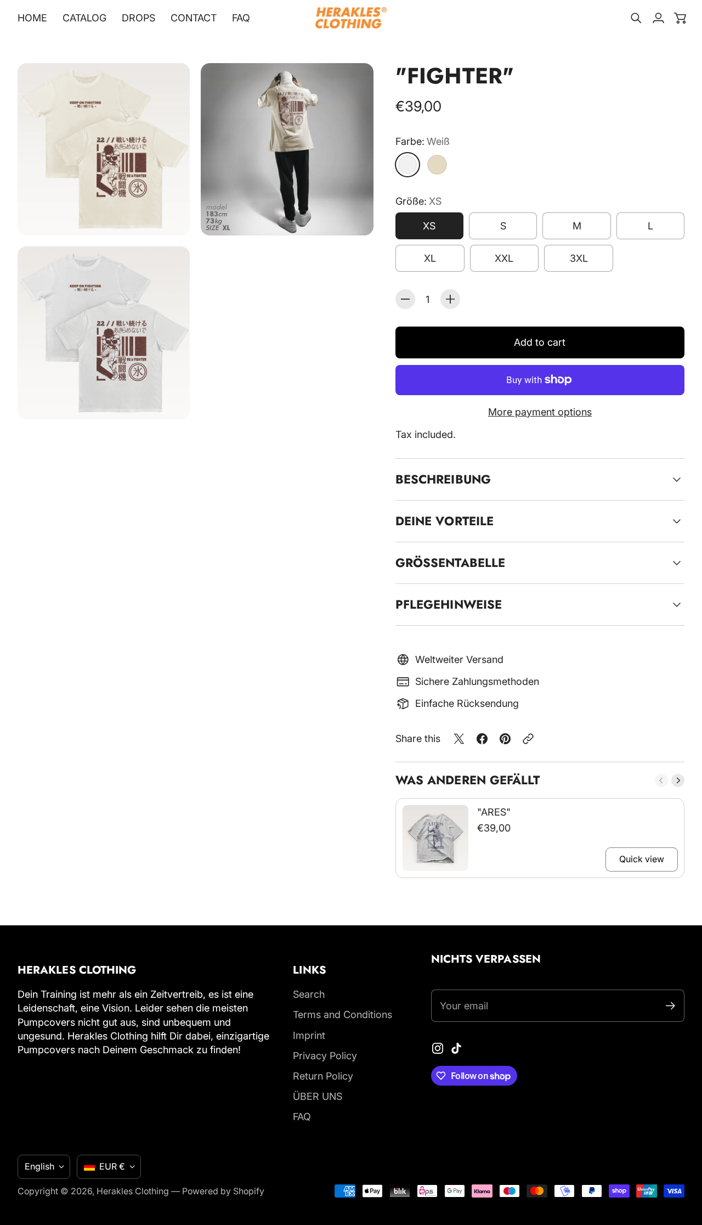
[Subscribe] (670, 1006)
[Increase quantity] (450, 299)
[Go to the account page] (658, 18)
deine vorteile (444, 521)
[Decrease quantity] (405, 299)
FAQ (302, 1116)
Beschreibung (443, 479)
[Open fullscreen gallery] (169, 215)
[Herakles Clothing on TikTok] (456, 1048)
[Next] (677, 780)
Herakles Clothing (133, 1191)
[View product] (435, 838)
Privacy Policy (325, 1055)
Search (309, 994)
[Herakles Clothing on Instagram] (437, 1048)
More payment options (540, 412)
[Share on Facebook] (482, 739)
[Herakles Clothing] (351, 18)
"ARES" (494, 812)
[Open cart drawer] (680, 18)
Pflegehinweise (448, 604)
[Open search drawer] (636, 18)
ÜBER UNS (317, 1096)
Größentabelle (450, 562)
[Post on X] (459, 739)
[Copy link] (528, 739)
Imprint (309, 1035)
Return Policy (323, 1076)
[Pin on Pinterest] (505, 739)
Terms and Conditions (342, 1014)
